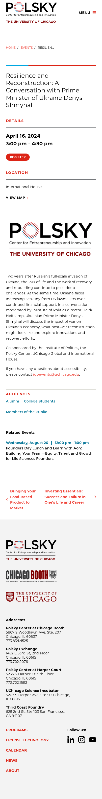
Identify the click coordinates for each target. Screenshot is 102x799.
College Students (39, 401)
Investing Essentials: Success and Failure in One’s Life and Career (65, 497)
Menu (84, 12)
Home (11, 47)
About (12, 770)
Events (27, 47)
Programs (16, 730)
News (11, 760)
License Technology (27, 740)
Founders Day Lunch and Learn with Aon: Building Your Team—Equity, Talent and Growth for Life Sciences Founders (49, 453)
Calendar (16, 750)
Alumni (12, 401)
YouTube (92, 739)
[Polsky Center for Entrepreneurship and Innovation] (38, 12)
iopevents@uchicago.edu (56, 374)
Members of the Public (26, 412)
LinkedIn (70, 739)
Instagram (81, 739)
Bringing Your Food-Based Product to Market (23, 499)
